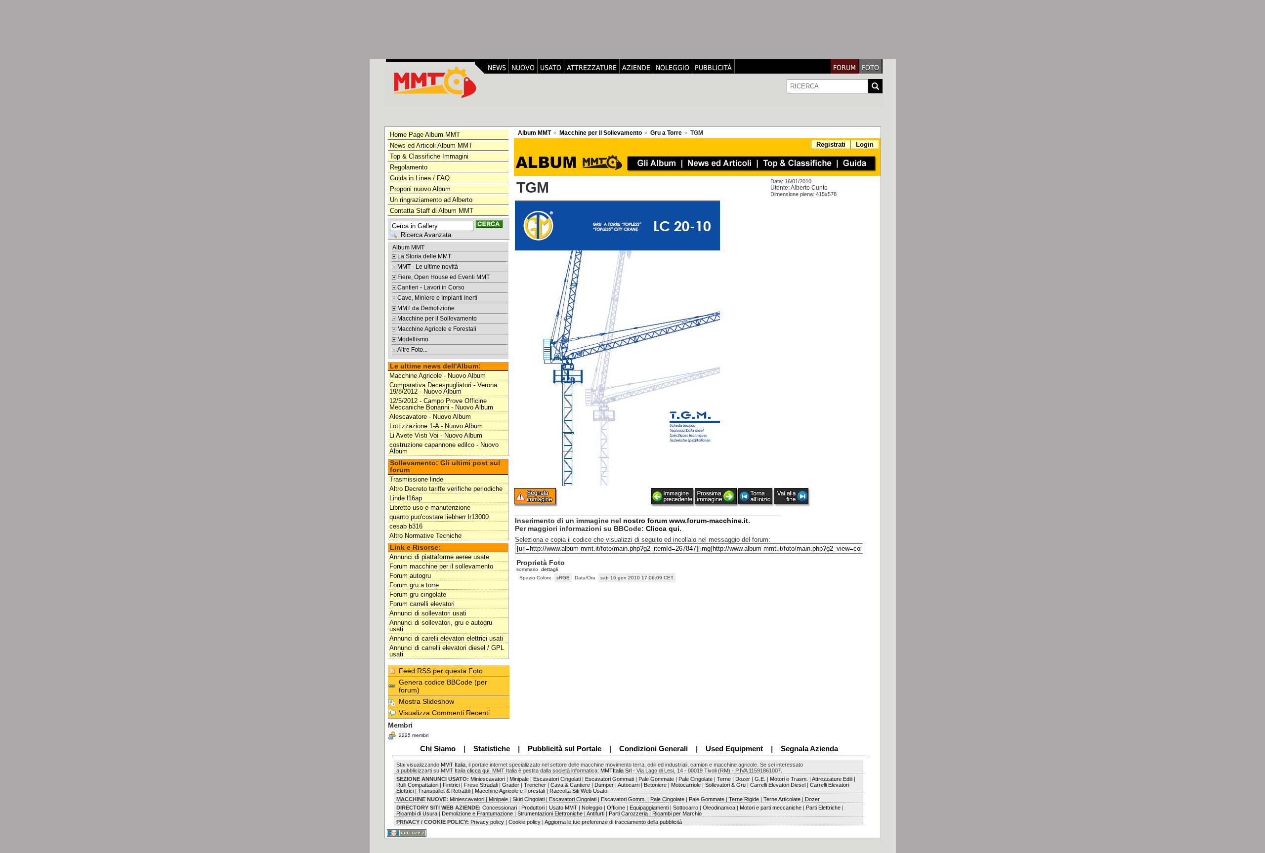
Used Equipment (734, 748)
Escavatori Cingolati (557, 779)
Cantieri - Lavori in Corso (430, 287)
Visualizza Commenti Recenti (444, 713)
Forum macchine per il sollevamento (441, 566)
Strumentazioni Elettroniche (550, 813)
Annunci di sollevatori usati (427, 613)
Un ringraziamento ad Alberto (431, 199)
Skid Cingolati (528, 799)
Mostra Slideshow (426, 701)
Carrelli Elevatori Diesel (777, 785)
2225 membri (413, 735)
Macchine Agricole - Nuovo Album (437, 375)
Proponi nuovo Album (420, 189)
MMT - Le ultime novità (427, 266)
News (497, 68)
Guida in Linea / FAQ (420, 178)
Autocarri (629, 785)
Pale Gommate (656, 779)
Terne (724, 779)
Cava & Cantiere (570, 785)
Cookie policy (524, 822)
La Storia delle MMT (424, 256)
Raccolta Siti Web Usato (578, 791)
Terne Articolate (782, 799)
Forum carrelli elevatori (422, 604)
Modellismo (412, 339)
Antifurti (595, 813)
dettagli (549, 569)
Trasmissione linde (416, 479)
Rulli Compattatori (417, 785)
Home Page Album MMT (425, 134)
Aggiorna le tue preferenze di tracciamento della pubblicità (613, 822)
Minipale (519, 779)
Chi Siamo (438, 748)
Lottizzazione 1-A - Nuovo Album (436, 426)
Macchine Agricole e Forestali (436, 328)
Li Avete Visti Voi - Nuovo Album (435, 435)
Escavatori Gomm (622, 799)
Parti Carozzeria (628, 813)
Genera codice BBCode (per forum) (443, 686)
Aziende (636, 68)
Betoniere (655, 785)
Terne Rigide (744, 799)
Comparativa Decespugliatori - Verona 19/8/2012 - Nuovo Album (443, 388)
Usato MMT (563, 808)
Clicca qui (662, 528)
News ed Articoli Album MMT (431, 145)
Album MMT (408, 247)
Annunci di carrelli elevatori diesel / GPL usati (446, 651)
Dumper (604, 785)
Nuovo (523, 68)
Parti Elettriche (823, 808)
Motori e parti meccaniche (770, 808)
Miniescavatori (487, 779)
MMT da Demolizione (426, 308)
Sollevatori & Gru (725, 785)
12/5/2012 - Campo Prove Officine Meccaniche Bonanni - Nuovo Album (441, 404)
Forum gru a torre (414, 585)
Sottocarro (685, 808)
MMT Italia (453, 765)
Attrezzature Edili (832, 779)
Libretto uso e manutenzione (429, 507)
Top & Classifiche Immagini (429, 156)
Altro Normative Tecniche (425, 535)
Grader (510, 785)
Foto (870, 68)
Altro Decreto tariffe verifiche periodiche (446, 488)
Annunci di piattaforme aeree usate (439, 557)
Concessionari (500, 808)
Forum (844, 68)
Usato (550, 68)
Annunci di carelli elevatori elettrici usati (446, 638)
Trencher (535, 785)
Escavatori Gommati (609, 779)
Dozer (742, 779)
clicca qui (478, 770)
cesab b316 (405, 526)
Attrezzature (592, 68)
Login (865, 144)
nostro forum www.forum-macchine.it (685, 521)
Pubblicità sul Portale (564, 748)
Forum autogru (410, 575)
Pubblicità (713, 68)
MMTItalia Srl (616, 770)
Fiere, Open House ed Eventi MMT (443, 277)
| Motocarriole (685, 785)
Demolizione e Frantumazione (476, 813)
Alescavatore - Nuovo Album (430, 416)
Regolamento (408, 167)
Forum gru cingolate (417, 594)
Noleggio (672, 68)
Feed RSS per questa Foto (441, 671)
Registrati (830, 144)
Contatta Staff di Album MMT (431, 210)
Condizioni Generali (653, 748)
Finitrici (452, 785)
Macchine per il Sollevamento (437, 318)
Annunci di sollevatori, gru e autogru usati (440, 626)
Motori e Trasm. (789, 779)
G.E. (760, 779)
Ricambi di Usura (416, 813)
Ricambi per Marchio (677, 813)
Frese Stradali (481, 785)
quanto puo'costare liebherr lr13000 (439, 517)
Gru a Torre (666, 132)
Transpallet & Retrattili (443, 791)
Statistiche (491, 748)
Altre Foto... (412, 349)
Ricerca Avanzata (426, 235)
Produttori (533, 808)
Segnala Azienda (809, 748)
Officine (616, 808)
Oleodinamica (719, 808)
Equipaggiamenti (650, 808)
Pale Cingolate (695, 779)
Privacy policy (486, 822)
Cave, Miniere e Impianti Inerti (437, 297)
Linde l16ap (405, 498)
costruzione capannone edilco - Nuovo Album (444, 448)
